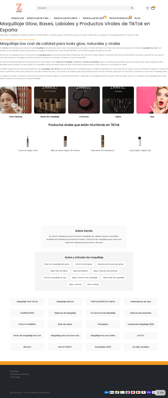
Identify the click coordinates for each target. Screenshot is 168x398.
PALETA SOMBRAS (27, 324)
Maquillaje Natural (65, 301)
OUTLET (140, 335)
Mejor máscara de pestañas (105, 271)
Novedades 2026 (103, 347)
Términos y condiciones (19, 374)
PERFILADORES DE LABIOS (103, 301)
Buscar (132, 8)
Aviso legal (14, 371)
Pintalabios (103, 324)
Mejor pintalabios (80, 271)
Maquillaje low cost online (103, 335)
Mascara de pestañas (140, 313)
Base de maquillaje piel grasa (57, 264)
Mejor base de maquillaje (113, 277)
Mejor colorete (75, 284)
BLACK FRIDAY (65, 347)
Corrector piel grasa (83, 264)
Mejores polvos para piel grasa (111, 264)
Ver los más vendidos (26, 39)
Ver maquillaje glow (8, 39)
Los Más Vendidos (140, 347)
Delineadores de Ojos (140, 301)
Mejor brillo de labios (59, 271)
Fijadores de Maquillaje (65, 313)
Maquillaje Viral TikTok (27, 301)
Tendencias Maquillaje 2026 (141, 324)
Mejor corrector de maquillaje (84, 277)
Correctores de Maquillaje (102, 313)
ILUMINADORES (27, 313)
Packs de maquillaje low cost (27, 335)
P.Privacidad (15, 377)
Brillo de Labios (65, 324)
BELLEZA (27, 347)
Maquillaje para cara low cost (65, 335)
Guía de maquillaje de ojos (55, 277)
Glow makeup (93, 284)
